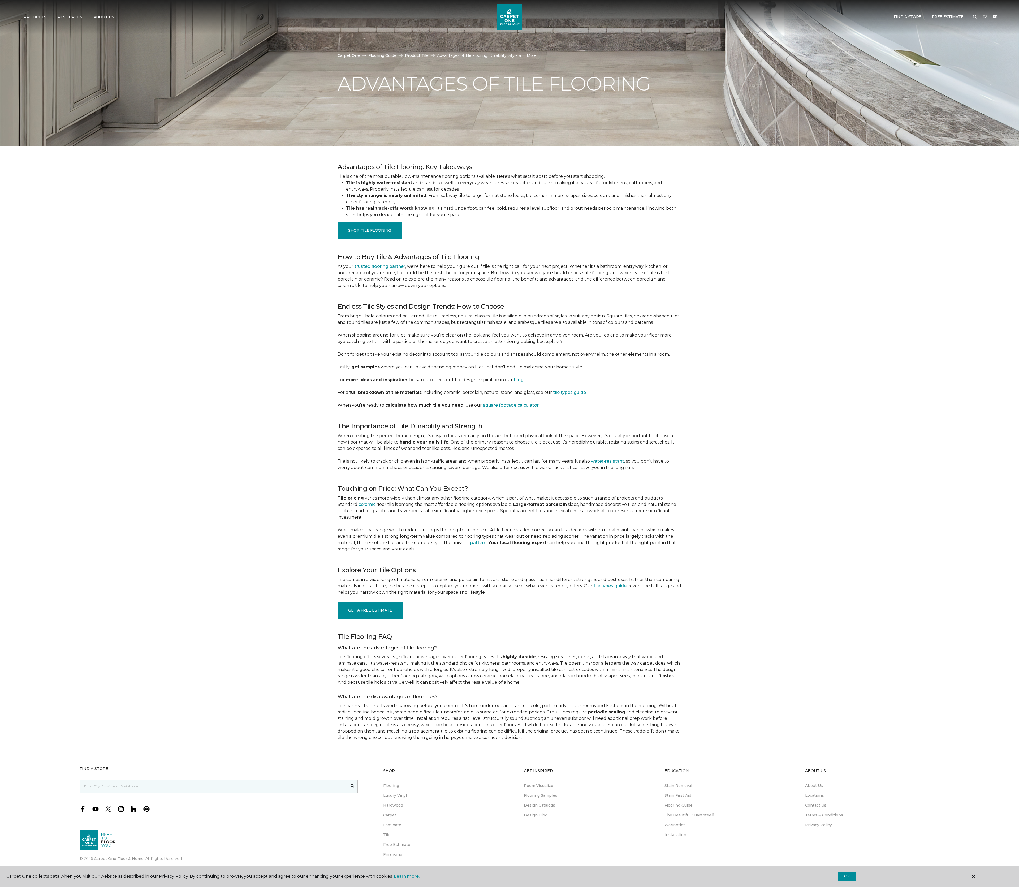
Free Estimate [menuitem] (396, 844)
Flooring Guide (382, 55)
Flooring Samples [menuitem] (540, 795)
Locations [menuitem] (814, 795)
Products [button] (35, 17)
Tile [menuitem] (386, 834)
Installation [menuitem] (675, 834)
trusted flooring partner (380, 266)
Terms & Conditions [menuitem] (824, 815)
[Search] (352, 786)
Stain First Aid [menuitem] (677, 795)
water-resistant (607, 461)
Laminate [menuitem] (392, 825)
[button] (975, 17)
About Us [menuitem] (814, 785)
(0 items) (995, 17)
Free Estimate (947, 16)
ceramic (367, 504)
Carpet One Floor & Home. (119, 858)
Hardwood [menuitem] (393, 805)
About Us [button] (103, 17)
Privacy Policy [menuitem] (818, 825)
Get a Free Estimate (370, 610)
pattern (478, 542)
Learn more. (407, 876)
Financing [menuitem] (392, 854)
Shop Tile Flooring (369, 230)
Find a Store (908, 16)
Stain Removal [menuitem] (678, 785)
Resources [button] (70, 17)
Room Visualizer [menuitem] (539, 785)
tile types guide (569, 392)
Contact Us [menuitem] (815, 805)
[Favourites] (985, 17)
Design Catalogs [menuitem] (539, 805)
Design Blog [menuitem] (535, 815)
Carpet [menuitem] (389, 815)
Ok (847, 876)
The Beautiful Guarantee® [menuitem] (689, 815)
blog (519, 379)
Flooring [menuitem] (391, 785)
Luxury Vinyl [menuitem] (395, 795)
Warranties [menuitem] (674, 825)
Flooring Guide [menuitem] (678, 805)
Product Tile (417, 55)
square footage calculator (511, 405)
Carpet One (349, 55)
